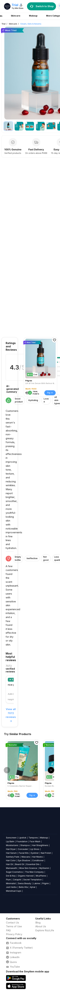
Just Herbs (11, 887)
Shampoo (25, 845)
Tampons (33, 837)
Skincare (13, 24)
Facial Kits (24, 853)
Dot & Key (11, 876)
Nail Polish (46, 853)
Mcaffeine (41, 876)
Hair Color (11, 860)
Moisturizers (12, 845)
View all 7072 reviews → (11, 715)
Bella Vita (23, 887)
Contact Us (12, 922)
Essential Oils (33, 864)
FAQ (8, 930)
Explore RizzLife (44, 930)
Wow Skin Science (28, 868)
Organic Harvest (26, 876)
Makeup (44, 837)
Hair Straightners (40, 845)
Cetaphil (17, 879)
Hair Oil (9, 864)
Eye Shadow (24, 860)
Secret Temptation (32, 879)
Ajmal (32, 887)
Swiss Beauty (24, 883)
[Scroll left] (7, 770)
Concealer (23, 849)
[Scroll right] (51, 770)
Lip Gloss (34, 849)
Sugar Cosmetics (14, 872)
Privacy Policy (14, 934)
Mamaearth (11, 868)
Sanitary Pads (12, 857)
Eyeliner (35, 853)
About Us (40, 926)
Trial (4, 24)
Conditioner (38, 860)
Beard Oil (19, 864)
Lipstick (22, 837)
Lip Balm (10, 841)
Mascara (26, 857)
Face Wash (35, 841)
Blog (37, 922)
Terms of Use (14, 926)
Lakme (36, 883)
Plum (8, 879)
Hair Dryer (11, 849)
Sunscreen (11, 837)
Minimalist (11, 883)
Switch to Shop (45, 6)
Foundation (22, 841)
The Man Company (34, 872)
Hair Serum (11, 853)
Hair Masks (37, 857)
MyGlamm (44, 868)
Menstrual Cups (13, 891)
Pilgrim (45, 883)
